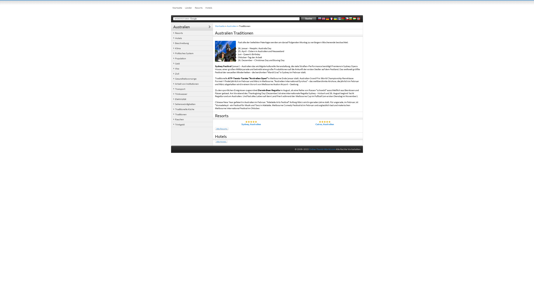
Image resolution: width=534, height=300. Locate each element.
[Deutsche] (327, 18)
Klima (178, 48)
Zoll (177, 73)
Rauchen (179, 119)
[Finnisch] (339, 18)
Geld (177, 63)
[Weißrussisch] (343, 18)
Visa (177, 68)
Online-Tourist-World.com (322, 149)
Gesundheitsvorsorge (185, 78)
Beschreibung (182, 43)
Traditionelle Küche (184, 109)
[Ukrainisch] (335, 18)
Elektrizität (180, 99)
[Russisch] (319, 18)
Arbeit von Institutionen (187, 83)
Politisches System (184, 53)
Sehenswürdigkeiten (185, 104)
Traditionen (180, 114)
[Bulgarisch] (351, 18)
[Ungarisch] (354, 18)
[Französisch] (331, 18)
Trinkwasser (181, 94)
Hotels (208, 7)
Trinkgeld (180, 124)
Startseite (177, 7)
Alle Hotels (221, 141)
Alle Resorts (221, 129)
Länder (188, 7)
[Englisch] (323, 18)
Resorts (199, 7)
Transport (180, 89)
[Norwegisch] (358, 18)
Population (180, 58)
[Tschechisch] (347, 18)
